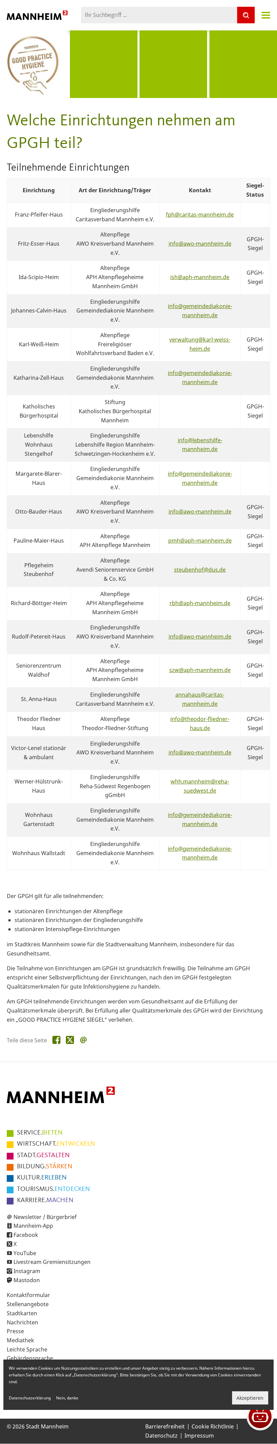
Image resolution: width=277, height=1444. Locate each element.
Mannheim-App (33, 1225)
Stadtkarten (22, 1313)
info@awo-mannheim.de (200, 243)
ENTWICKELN (56, 1144)
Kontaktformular (28, 1295)
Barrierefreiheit (165, 1426)
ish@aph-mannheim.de (199, 277)
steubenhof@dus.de (200, 569)
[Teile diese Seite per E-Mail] (83, 1040)
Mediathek (20, 1340)
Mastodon (27, 1280)
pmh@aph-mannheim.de (200, 540)
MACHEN (45, 1200)
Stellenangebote (28, 1304)
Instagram (27, 1271)
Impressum (199, 1435)
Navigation (265, 15)
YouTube (25, 1253)
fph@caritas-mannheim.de (200, 214)
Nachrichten (22, 1322)
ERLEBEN (42, 1177)
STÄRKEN (44, 1166)
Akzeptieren (249, 1398)
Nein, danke (67, 1398)
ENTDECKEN (53, 1189)
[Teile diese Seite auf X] (70, 1040)
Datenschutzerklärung (30, 1398)
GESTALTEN (43, 1155)
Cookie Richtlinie (213, 1426)
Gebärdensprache (30, 1358)
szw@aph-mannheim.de (200, 670)
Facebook (26, 1235)
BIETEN (39, 1132)
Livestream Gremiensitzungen (52, 1262)
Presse (15, 1331)
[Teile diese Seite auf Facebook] (56, 1040)
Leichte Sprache (27, 1349)
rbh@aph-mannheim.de (200, 603)
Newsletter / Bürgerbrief (45, 1217)
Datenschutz (161, 1435)
